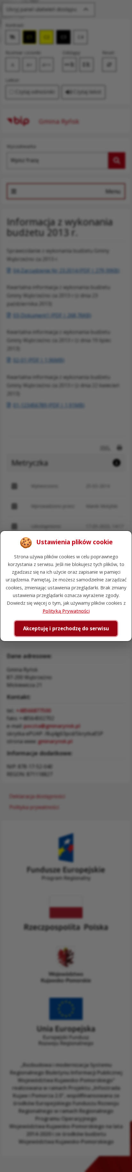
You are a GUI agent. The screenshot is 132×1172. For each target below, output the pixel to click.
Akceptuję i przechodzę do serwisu (66, 628)
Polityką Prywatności (66, 611)
